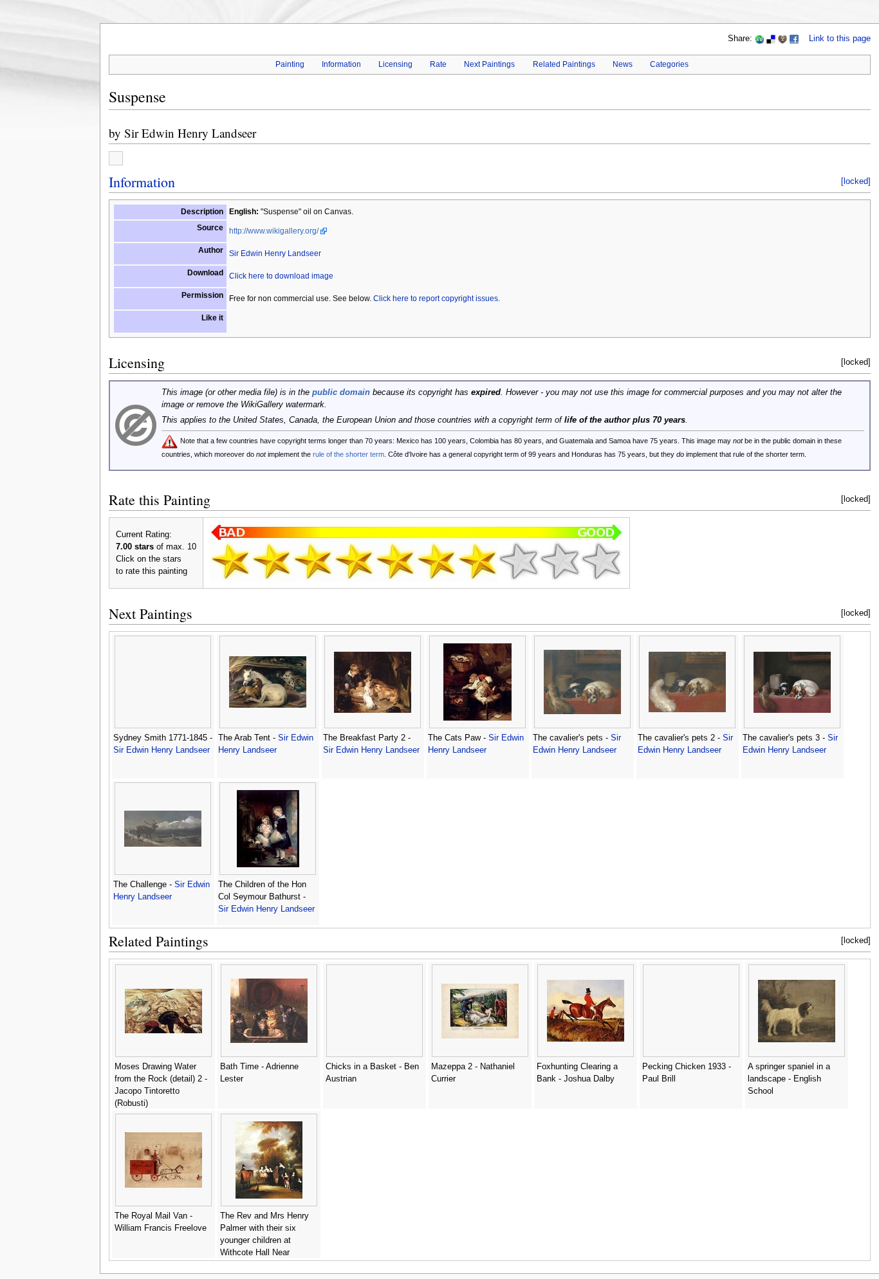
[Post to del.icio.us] (770, 38)
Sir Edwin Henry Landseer (190, 133)
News (623, 64)
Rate (438, 64)
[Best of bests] (601, 561)
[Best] (559, 561)
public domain (341, 392)
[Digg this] (782, 38)
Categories (669, 64)
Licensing (395, 64)
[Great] (518, 561)
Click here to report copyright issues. (436, 298)
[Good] (436, 561)
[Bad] (271, 561)
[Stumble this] (759, 38)
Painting (289, 64)
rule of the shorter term (348, 454)
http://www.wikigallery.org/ (274, 230)
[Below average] (354, 561)
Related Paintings (564, 64)
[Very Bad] (230, 561)
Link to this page (840, 38)
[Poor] (312, 561)
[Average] (395, 561)
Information (341, 64)
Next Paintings (489, 64)
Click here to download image (281, 276)
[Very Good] (477, 561)
